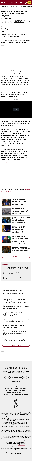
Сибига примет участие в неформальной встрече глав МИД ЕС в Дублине (15, 320)
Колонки (23, 6)
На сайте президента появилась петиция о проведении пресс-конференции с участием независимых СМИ (20, 229)
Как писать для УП (8, 394)
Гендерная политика (19, 390)
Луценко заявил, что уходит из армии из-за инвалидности (15, 272)
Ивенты (21, 387)
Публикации (10, 6)
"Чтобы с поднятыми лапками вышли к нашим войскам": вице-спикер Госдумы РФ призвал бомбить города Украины (20, 240)
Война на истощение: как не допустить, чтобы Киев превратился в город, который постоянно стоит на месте (15, 300)
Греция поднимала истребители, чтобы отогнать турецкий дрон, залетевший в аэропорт (15, 340)
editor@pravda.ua (20, 446)
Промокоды (25, 394)
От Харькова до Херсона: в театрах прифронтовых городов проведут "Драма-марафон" (13, 314)
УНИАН (18, 36)
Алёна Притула (21, 445)
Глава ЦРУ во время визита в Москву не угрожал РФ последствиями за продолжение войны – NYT (21, 220)
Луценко (5, 264)
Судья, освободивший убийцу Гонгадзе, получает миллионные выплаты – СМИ (15, 267)
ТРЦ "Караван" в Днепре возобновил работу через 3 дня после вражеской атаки (14, 333)
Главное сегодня (7, 197)
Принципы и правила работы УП (15, 392)
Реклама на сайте (13, 387)
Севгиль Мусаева (21, 443)
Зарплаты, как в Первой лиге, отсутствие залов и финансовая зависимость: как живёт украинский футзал (14, 293)
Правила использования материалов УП (16, 388)
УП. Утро (17, 6)
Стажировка (17, 394)
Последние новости (8, 287)
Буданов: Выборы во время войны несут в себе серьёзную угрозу (15, 307)
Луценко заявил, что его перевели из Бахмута (14, 277)
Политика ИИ (9, 390)
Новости (3, 6)
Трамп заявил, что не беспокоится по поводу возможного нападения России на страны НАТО (19, 202)
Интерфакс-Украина (24, 419)
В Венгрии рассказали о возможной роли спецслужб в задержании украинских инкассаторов (21, 249)
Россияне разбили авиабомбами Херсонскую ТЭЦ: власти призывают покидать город (20, 211)
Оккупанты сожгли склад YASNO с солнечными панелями (13, 326)
